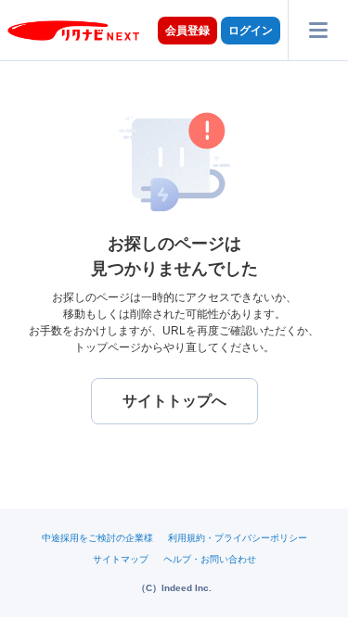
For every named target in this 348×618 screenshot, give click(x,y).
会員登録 (187, 30)
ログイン (250, 30)
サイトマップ (120, 559)
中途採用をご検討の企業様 (97, 538)
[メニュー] (318, 30)
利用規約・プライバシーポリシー (237, 538)
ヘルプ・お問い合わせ (209, 559)
